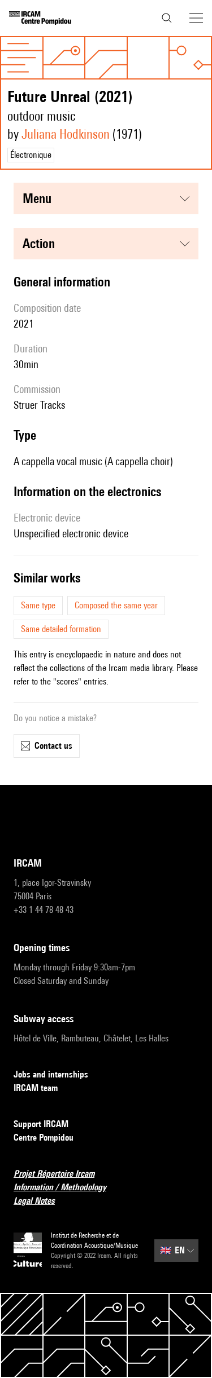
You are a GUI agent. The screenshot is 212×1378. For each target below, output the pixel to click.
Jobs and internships (51, 1074)
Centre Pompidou (43, 1137)
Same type (38, 605)
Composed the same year (116, 605)
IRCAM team (36, 1088)
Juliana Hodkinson (65, 134)
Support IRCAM (41, 1124)
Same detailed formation (61, 629)
